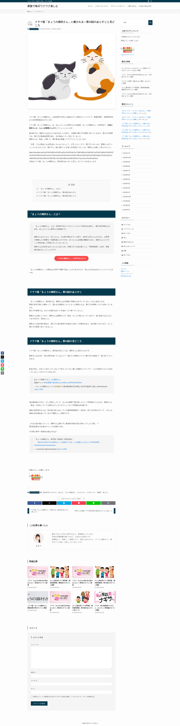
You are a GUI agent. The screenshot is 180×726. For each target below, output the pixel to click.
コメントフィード (126, 274)
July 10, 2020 (62, 449)
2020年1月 (126, 192)
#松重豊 (48, 382)
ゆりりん (145, 132)
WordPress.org (126, 276)
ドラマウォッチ (34, 29)
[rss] (148, 1)
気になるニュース (129, 246)
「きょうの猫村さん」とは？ (50, 189)
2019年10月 (127, 196)
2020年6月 (126, 175)
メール (34, 680)
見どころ (105, 492)
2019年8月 (126, 205)
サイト (33, 689)
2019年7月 (126, 210)
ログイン (124, 269)
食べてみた (127, 255)
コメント (35, 644)
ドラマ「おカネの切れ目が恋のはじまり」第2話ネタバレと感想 (137, 95)
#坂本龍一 (96, 442)
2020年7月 (126, 170)
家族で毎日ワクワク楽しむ (43, 6)
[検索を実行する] (150, 22)
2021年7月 (126, 153)
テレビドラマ (81, 492)
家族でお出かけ (128, 242)
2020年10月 (127, 157)
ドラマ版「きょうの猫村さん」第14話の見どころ (57, 196)
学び (124, 237)
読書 (124, 251)
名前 (33, 672)
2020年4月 (126, 183)
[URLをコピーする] (108, 503)
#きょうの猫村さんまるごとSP (81, 442)
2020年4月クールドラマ (49, 492)
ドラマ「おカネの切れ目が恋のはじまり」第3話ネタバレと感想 (137, 76)
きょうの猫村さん (70, 492)
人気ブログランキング (127, 54)
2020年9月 (126, 162)
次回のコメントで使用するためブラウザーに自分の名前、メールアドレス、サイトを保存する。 (64, 696)
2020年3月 (126, 188)
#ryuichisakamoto (49, 445)
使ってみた (127, 233)
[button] (35, 503)
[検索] (151, 1)
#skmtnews (38, 445)
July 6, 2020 (38, 389)
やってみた (127, 224)
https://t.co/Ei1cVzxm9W (46, 442)
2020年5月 (126, 179)
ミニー (38, 546)
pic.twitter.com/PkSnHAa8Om (71, 382)
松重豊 (99, 492)
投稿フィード (125, 271)
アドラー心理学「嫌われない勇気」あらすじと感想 (136, 82)
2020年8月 (126, 166)
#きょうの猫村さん (53, 379)
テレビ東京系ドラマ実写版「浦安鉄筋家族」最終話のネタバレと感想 (136, 88)
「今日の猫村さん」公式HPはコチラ (71, 258)
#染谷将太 (55, 382)
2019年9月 (126, 201)
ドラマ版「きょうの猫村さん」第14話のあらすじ (57, 192)
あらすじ (60, 492)
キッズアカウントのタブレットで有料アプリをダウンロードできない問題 (136, 69)
